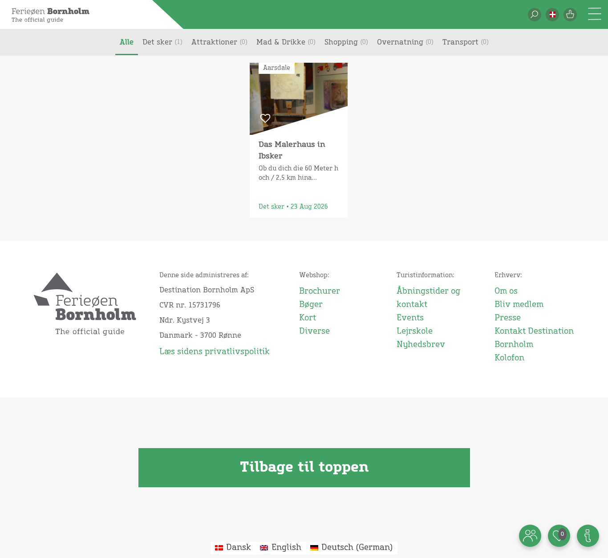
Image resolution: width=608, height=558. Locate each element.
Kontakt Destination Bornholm (534, 338)
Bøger (311, 305)
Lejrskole (415, 332)
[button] (552, 14)
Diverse (314, 332)
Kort (307, 318)
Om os (506, 291)
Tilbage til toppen (304, 468)
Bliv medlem (519, 305)
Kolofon (509, 358)
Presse (508, 318)
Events (410, 318)
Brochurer (319, 291)
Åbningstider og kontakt (428, 298)
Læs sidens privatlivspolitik (214, 352)
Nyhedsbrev (421, 345)
